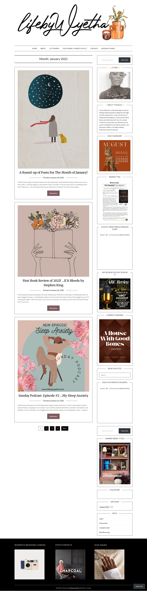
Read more (53, 193)
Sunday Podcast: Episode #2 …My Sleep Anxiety (53, 395)
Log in (101, 519)
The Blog (94, 48)
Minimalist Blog (74, 588)
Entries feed (103, 523)
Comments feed (104, 528)
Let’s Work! (54, 48)
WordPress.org (104, 532)
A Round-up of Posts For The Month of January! (53, 172)
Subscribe (124, 60)
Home (34, 48)
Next (64, 428)
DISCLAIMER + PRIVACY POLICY (75, 48)
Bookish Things (108, 48)
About (43, 48)
